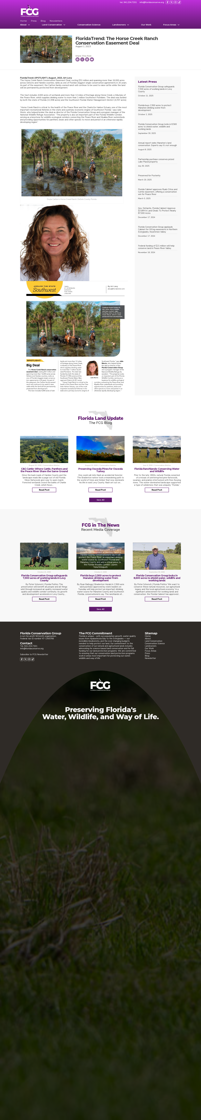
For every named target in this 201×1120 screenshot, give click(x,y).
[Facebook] (77, 59)
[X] (82, 59)
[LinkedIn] (87, 59)
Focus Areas (169, 24)
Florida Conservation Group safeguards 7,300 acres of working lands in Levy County (156, 89)
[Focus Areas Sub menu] (178, 25)
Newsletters (56, 21)
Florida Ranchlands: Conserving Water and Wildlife (156, 470)
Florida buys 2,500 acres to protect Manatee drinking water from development (154, 108)
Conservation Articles (51, 465)
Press (34, 21)
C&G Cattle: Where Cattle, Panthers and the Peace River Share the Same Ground (44, 470)
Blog (43, 21)
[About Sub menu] (29, 25)
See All (100, 500)
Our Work (146, 24)
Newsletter (150, 658)
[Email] (92, 59)
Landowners (119, 24)
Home (23, 21)
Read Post (44, 490)
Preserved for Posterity (149, 175)
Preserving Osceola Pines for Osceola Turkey (100, 470)
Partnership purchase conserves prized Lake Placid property (156, 160)
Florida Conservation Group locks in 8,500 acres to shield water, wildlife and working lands (157, 126)
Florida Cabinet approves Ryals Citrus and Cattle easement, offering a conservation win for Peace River (157, 192)
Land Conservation (52, 24)
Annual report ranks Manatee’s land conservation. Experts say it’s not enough (157, 144)
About (23, 24)
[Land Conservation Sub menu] (64, 25)
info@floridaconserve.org (152, 2)
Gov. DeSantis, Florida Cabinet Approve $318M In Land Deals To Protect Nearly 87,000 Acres (157, 210)
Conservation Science (88, 24)
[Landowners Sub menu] (128, 25)
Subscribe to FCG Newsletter (34, 654)
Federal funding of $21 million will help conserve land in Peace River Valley (156, 247)
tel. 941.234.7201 (128, 2)
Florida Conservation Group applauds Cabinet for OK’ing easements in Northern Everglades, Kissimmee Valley (157, 229)
